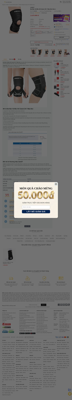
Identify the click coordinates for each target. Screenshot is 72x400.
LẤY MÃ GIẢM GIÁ (36, 211)
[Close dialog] (56, 184)
